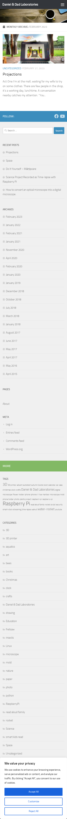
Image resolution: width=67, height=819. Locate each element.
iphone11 (35, 494)
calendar (51, 485)
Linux (9, 646)
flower (15, 494)
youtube (58, 509)
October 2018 (13, 299)
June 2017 (11, 340)
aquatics (10, 546)
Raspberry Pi (16, 503)
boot (46, 485)
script (53, 504)
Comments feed (15, 441)
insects (10, 637)
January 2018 (13, 324)
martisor (46, 494)
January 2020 (13, 274)
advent (20, 485)
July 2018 (11, 307)
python (10, 695)
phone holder (8, 499)
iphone (27, 494)
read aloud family (37, 504)
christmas (7, 490)
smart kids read (14, 737)
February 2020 (14, 266)
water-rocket (46, 509)
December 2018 (15, 291)
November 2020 (15, 249)
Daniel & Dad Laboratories (20, 4)
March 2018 (12, 316)
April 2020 (11, 258)
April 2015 (11, 374)
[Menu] (62, 4)
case (61, 485)
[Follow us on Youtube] (62, 116)
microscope (55, 494)
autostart (27, 485)
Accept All (34, 791)
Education (11, 621)
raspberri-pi (37, 499)
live (40, 494)
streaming (17, 509)
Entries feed (12, 432)
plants (22, 499)
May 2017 (11, 349)
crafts (18, 490)
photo (16, 499)
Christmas (11, 579)
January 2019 (13, 283)
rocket (47, 504)
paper (9, 679)
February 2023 (14, 216)
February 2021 (14, 233)
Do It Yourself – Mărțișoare (21, 169)
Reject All (33, 811)
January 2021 (13, 241)
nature (9, 670)
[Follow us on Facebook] (56, 116)
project (28, 499)
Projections (12, 74)
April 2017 (11, 357)
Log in (9, 424)
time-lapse (26, 509)
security (59, 504)
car (57, 485)
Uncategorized (12, 68)
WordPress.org (14, 449)
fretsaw (10, 629)
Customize (33, 801)
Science (10, 728)
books (40, 485)
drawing (10, 612)
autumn (34, 485)
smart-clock (8, 509)
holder (21, 494)
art (7, 555)
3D (5, 484)
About (6, 403)
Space (9, 160)
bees (8, 563)
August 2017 (13, 332)
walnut (34, 509)
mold (62, 494)
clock (13, 490)
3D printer (12, 485)
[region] (33, 788)
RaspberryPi (12, 703)
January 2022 (13, 225)
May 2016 (11, 365)
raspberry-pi (47, 499)
